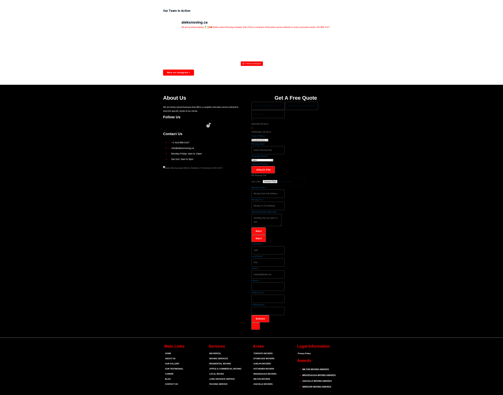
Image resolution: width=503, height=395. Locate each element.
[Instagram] (201, 125)
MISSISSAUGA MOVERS (264, 374)
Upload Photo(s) (260, 164)
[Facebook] (166, 125)
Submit (260, 318)
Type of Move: (259, 136)
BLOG (168, 379)
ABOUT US (170, 358)
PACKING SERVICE (218, 384)
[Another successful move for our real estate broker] (311, 47)
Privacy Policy (304, 353)
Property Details (260, 156)
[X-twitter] (173, 125)
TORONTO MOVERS (263, 353)
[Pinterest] (194, 125)
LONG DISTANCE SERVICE (222, 379)
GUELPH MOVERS (262, 364)
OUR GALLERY (172, 364)
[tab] (296, 122)
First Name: (258, 244)
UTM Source (258, 293)
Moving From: (259, 187)
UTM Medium (258, 305)
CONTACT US (171, 384)
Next (259, 231)
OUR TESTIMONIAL (174, 369)
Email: (255, 268)
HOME (168, 353)
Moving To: (258, 200)
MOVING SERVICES (218, 358)
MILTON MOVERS (261, 379)
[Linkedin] (187, 125)
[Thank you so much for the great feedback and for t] (192, 47)
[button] (296, 326)
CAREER (169, 374)
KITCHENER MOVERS (263, 369)
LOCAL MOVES (216, 374)
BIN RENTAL (215, 353)
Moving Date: (259, 144)
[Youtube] (180, 125)
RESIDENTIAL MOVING (220, 364)
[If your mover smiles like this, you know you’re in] (251, 45)
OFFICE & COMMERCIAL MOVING (225, 369)
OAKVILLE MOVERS (263, 384)
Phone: (256, 280)
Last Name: (258, 256)
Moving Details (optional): (264, 212)
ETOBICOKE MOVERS (263, 358)
